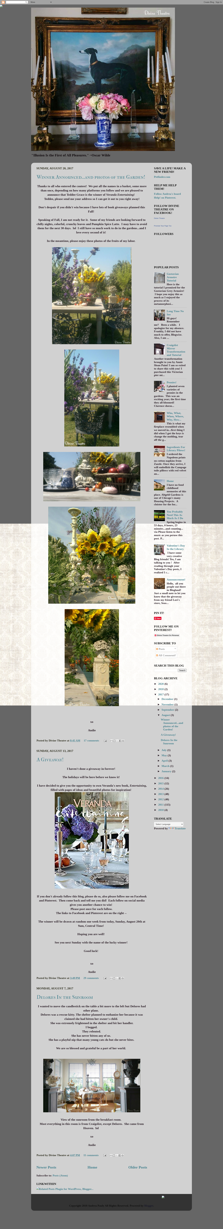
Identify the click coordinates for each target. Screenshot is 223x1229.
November (168, 704)
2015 (161, 783)
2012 (161, 799)
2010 (161, 809)
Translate (180, 828)
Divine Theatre (159, 218)
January (167, 771)
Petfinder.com (162, 176)
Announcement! (176, 579)
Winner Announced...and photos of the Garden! (91, 177)
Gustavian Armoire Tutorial (173, 277)
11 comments (91, 1155)
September (168, 709)
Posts (161, 648)
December (168, 699)
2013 (161, 794)
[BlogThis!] (114, 740)
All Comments (166, 655)
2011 (161, 804)
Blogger (148, 1205)
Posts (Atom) (60, 1175)
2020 (161, 683)
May (165, 755)
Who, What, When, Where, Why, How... (175, 416)
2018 (161, 689)
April (165, 760)
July (164, 750)
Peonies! (171, 382)
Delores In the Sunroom (65, 997)
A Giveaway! (50, 760)
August (166, 715)
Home (92, 1167)
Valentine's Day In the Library (176, 547)
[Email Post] (105, 740)
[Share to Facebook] (120, 740)
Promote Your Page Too (162, 226)
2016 (161, 777)
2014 (161, 788)
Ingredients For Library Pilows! (176, 449)
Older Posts (137, 1167)
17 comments (91, 740)
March (166, 765)
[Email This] (111, 740)
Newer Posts (46, 1167)
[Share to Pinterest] (123, 740)
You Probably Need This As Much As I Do (175, 515)
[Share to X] (117, 740)
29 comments (91, 978)
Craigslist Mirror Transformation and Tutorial (176, 350)
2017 (161, 694)
